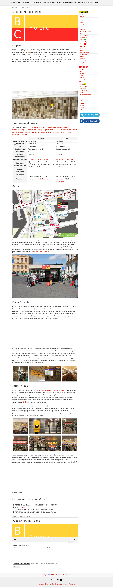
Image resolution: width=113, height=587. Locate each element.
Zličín (24, 402)
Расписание (46, 179)
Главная (14, 2)
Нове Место (39, 252)
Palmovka (82, 50)
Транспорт (45, 2)
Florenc (23, 507)
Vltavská (70, 159)
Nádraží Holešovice (85, 80)
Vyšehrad (82, 92)
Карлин (47, 252)
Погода (48, 575)
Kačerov (81, 101)
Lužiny (81, 20)
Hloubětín (82, 58)
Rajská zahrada (84, 61)
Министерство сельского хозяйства (49, 132)
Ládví (81, 75)
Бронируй (35, 2)
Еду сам (89, 2)
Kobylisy (81, 77)
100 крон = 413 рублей (63, 575)
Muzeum (82, 88)
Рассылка (72, 584)
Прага (20, 2)
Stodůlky (81, 16)
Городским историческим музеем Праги (52, 390)
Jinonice (81, 27)
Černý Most (82, 63)
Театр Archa (67, 132)
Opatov (81, 107)
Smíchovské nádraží (85, 31)
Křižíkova (31, 159)
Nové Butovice (83, 25)
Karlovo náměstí (84, 35)
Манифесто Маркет (70, 130)
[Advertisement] (45, 76)
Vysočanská (83, 54)
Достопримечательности (67, 2)
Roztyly (81, 103)
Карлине (27, 52)
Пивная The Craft (56, 130)
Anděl (81, 33)
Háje (80, 109)
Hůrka (81, 22)
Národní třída (83, 37)
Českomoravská (84, 52)
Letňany (81, 69)
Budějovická (83, 99)
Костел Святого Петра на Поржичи (24, 132)
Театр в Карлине (43, 130)
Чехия (27, 2)
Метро (27, 7)
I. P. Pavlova (83, 90)
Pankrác (81, 97)
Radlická (81, 29)
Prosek (81, 71)
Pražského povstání (85, 94)
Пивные (55, 2)
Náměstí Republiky (42, 159)
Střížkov (81, 73)
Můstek (81, 39)
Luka (80, 18)
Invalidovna (82, 48)
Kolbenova (82, 56)
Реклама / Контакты (44, 584)
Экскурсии (81, 2)
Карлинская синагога (19, 134)
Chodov (81, 105)
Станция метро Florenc (38, 127)
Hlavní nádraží (60, 159)
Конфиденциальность (60, 584)
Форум (96, 2)
